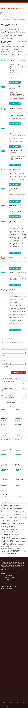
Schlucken (5, 547)
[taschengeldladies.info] (12, 9)
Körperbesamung (16, 529)
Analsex (5, 506)
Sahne (17, 544)
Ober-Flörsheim (14, 390)
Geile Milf (6, 1)
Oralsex (5, 537)
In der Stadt (5, 366)
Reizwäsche (7, 541)
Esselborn (14, 386)
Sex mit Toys (13, 548)
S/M (14, 544)
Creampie (5, 512)
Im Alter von (5, 345)
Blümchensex (7, 508)
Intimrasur (19, 527)
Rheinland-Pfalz (16, 19)
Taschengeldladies (5, 31)
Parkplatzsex (22, 538)
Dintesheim (22, 60)
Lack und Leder (7, 532)
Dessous (13, 512)
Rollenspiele (7, 544)
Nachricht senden (14, 82)
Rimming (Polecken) (20, 541)
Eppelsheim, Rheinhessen (14, 381)
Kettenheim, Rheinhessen (14, 388)
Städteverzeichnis (8, 575)
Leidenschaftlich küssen (20, 532)
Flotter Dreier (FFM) (10, 517)
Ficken (17, 514)
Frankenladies (7, 579)
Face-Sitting (6, 515)
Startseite (3, 19)
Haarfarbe (4, 361)
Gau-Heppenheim (14, 399)
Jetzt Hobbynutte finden (19, 372)
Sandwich (21, 544)
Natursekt (5, 535)
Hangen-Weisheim (14, 395)
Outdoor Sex (14, 538)
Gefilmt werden (22, 520)
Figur (3, 355)
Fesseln (12, 515)
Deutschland (9, 19)
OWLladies (6, 581)
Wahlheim (14, 393)
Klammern (5, 529)
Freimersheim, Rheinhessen (14, 397)
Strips (18, 548)
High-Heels (11, 526)
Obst (19, 535)
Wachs (14, 553)
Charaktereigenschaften (9, 577)
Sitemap (20, 706)
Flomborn (14, 383)
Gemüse (4, 524)
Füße (16, 520)
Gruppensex (13, 523)
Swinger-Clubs (23, 548)
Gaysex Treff (21, 1)
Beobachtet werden (17, 506)
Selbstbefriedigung (14, 547)
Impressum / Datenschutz (11, 706)
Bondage (18, 509)
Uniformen (14, 551)
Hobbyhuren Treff (13, 1)
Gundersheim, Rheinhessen (14, 402)
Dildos (20, 511)
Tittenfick (5, 551)
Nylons (13, 534)
